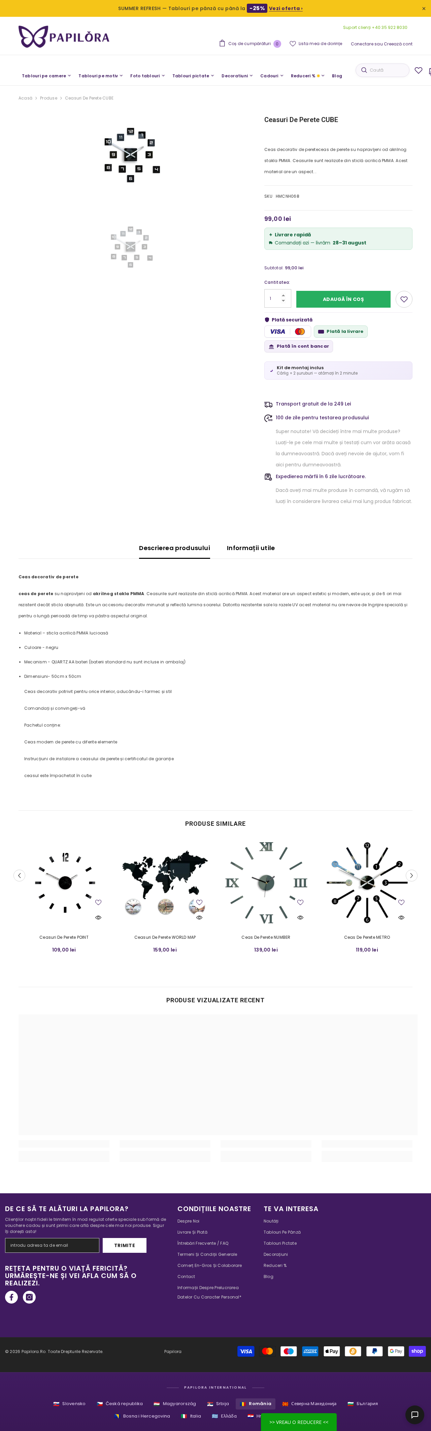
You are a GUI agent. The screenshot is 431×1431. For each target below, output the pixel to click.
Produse (48, 98)
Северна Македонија (309, 1403)
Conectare (362, 44)
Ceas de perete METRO (367, 937)
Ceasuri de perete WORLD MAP (165, 937)
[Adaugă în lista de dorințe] (404, 299)
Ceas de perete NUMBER (265, 937)
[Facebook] (11, 1297)
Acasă (25, 98)
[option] (131, 155)
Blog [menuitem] (337, 76)
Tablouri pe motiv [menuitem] (98, 76)
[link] (64, 1144)
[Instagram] (29, 1297)
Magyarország (175, 1403)
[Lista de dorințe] (418, 70)
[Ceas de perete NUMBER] (266, 883)
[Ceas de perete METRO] (367, 883)
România (255, 1403)
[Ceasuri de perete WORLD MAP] (165, 883)
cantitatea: (277, 282)
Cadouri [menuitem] (269, 76)
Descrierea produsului (174, 548)
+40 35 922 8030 (389, 27)
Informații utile (251, 548)
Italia (191, 1416)
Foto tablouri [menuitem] (145, 76)
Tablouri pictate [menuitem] (190, 76)
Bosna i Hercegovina (142, 1416)
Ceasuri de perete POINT (64, 937)
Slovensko (69, 1403)
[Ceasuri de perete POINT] (64, 883)
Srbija (218, 1403)
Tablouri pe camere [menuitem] (44, 76)
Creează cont (398, 44)
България (362, 1403)
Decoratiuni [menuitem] (235, 76)
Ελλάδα (224, 1416)
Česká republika (120, 1403)
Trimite (124, 1245)
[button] (19, 875)
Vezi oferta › (286, 8)
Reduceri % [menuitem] (303, 76)
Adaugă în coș (343, 299)
